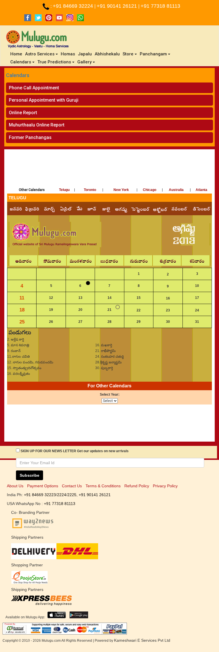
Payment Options (42, 486)
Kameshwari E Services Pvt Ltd (142, 640)
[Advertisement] (109, 169)
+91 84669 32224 (73, 6)
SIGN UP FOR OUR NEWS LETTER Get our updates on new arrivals (75, 451)
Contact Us (72, 486)
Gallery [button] (84, 62)
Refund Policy (136, 486)
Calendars (17, 75)
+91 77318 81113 (160, 6)
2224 (61, 494)
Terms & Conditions (103, 486)
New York (121, 190)
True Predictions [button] (54, 62)
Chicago (149, 190)
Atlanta (201, 190)
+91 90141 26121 (117, 6)
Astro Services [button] (39, 54)
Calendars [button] (20, 62)
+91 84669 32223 (40, 494)
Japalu (85, 54)
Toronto (90, 190)
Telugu (64, 190)
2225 (71, 494)
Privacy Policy (165, 486)
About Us (15, 486)
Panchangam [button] (153, 54)
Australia (176, 190)
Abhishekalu (107, 54)
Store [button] (128, 54)
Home (17, 54)
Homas (68, 54)
